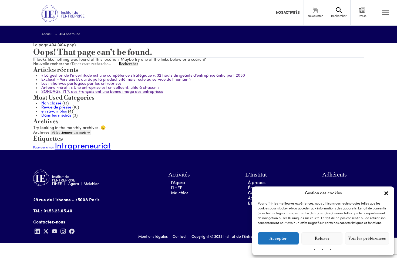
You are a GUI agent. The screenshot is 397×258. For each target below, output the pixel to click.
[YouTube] (54, 231)
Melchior (179, 193)
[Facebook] (72, 231)
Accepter (278, 238)
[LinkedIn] (37, 231)
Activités (179, 174)
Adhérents (334, 174)
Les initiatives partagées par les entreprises (81, 84)
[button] (386, 193)
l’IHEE (176, 188)
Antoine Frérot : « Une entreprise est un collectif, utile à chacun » (100, 88)
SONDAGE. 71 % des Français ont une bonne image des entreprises (102, 92)
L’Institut (256, 174)
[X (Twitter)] (46, 231)
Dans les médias (56, 116)
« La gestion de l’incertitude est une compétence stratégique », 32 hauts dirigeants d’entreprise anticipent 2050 (143, 76)
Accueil (47, 34)
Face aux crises (43, 147)
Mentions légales (153, 237)
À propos (256, 183)
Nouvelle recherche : (52, 64)
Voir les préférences (367, 238)
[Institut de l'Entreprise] (63, 14)
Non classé (51, 103)
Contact (180, 237)
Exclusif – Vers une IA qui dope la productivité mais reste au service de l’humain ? (116, 80)
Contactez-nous (49, 222)
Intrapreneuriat (83, 146)
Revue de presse (56, 108)
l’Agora (178, 183)
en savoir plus (54, 112)
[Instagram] (63, 231)
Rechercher (128, 64)
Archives (41, 133)
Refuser (322, 238)
